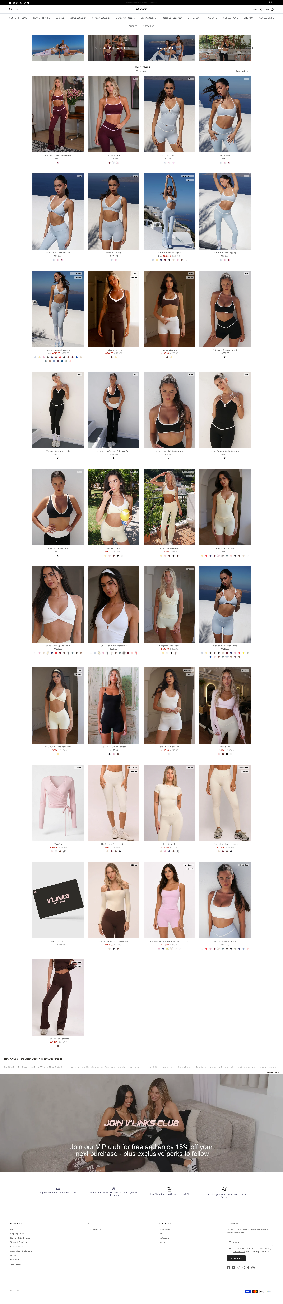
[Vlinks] (141, 9)
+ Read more (273, 1072)
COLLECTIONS (230, 17)
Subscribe (236, 1258)
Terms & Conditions (19, 1242)
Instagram (164, 1237)
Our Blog (14, 1259)
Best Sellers (194, 17)
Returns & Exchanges (20, 1237)
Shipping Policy (17, 1233)
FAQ (12, 1229)
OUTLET (133, 26)
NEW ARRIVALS (41, 17)
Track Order (15, 1264)
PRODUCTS (211, 17)
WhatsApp (164, 1229)
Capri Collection (148, 17)
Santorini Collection (125, 17)
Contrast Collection (101, 17)
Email (161, 1233)
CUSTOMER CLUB (18, 17)
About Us (14, 1255)
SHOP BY (248, 17)
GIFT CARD (148, 26)
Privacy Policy (16, 1246)
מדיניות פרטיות (239, 1251)
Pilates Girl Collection (172, 17)
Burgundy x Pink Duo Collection (71, 17)
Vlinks (19, 1291)
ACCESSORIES (266, 17)
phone (162, 1242)
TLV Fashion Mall (96, 1229)
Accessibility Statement (21, 1251)
